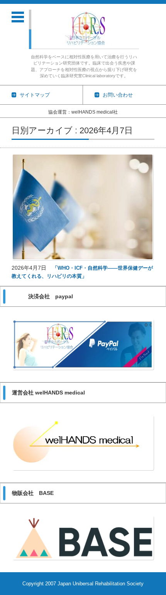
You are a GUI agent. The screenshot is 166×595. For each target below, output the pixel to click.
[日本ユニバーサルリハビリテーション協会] (87, 28)
